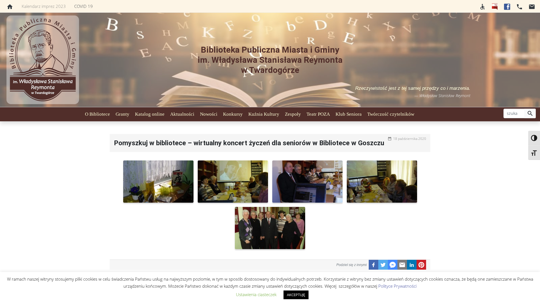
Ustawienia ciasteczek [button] (256, 294)
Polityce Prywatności (397, 286)
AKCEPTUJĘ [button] (296, 294)
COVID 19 (83, 6)
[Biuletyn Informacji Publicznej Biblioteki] (495, 6)
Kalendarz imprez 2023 (44, 6)
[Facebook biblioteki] (507, 6)
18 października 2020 (409, 138)
